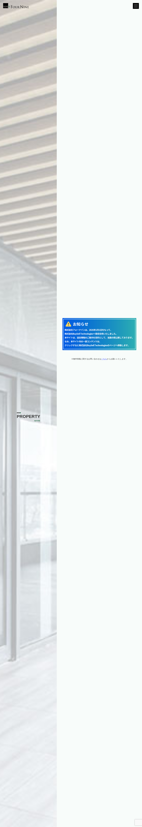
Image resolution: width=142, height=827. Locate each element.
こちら (104, 359)
